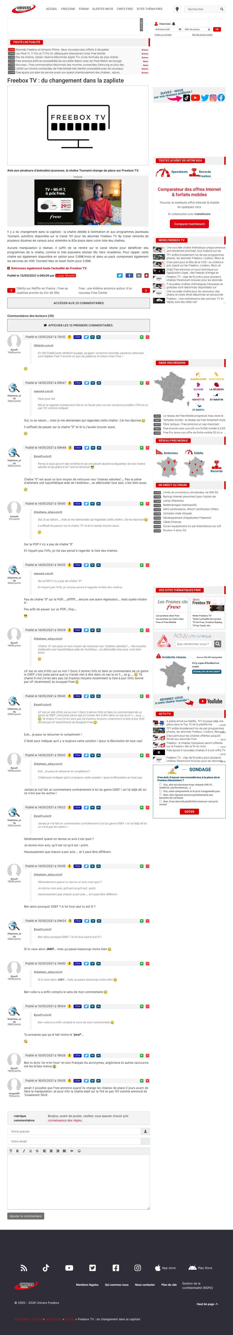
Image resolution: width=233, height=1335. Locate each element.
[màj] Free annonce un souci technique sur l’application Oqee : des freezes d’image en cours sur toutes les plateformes (196, 273)
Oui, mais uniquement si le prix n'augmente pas (191, 791)
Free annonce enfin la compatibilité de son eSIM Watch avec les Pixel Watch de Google (68, 60)
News (145, 61)
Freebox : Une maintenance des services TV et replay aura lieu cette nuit (196, 300)
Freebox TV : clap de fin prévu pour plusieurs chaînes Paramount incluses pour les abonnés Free (196, 280)
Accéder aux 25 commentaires (79, 303)
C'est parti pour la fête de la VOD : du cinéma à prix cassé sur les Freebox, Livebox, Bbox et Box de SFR (196, 265)
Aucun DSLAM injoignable (209, 657)
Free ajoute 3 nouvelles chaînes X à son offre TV (196, 750)
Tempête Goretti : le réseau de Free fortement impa (194, 419)
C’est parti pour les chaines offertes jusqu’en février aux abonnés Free (193, 737)
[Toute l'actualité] (141, 42)
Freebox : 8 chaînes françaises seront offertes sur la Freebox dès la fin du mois (195, 744)
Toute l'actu (54, 1319)
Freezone (165, 24)
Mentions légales (87, 1284)
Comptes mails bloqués (177, 513)
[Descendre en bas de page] (92, 337)
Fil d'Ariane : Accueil (28, 1319)
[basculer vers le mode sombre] (177, 9)
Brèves (145, 50)
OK (217, 29)
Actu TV (165, 713)
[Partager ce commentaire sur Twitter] (86, 337)
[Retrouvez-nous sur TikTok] (46, 1268)
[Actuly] (165, 640)
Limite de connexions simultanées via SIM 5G (190, 492)
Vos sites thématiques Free (180, 590)
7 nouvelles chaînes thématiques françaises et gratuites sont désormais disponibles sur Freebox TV (196, 287)
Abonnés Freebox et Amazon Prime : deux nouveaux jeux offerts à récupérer (62, 49)
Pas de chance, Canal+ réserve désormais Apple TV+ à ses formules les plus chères (67, 57)
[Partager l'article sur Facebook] (129, 275)
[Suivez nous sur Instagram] (138, 1268)
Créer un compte (163, 34)
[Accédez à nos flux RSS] (25, 1268)
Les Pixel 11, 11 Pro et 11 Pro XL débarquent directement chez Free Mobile (60, 53)
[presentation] (11, 1151)
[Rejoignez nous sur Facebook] (116, 1268)
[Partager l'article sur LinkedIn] (139, 275)
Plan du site (169, 1284)
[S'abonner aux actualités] (147, 275)
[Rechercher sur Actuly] (217, 644)
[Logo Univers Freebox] (23, 9)
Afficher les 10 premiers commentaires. (80, 325)
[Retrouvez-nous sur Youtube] (70, 1268)
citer (77, 337)
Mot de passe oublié (202, 34)
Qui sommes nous (117, 1284)
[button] (11, 1151)
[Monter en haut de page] (98, 337)
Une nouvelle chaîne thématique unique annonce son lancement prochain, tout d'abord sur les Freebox (196, 251)
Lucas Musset (65, 275)
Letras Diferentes (173, 500)
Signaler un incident (206, 671)
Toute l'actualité (26, 42)
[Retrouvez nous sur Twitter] (93, 1268)
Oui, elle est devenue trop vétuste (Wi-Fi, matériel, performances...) (186, 786)
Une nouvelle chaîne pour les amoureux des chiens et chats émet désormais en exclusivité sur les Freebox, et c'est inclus (196, 295)
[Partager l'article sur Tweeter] (120, 275)
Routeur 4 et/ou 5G (174, 530)
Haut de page (206, 1304)
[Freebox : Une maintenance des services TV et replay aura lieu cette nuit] (159, 301)
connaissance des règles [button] (65, 1120)
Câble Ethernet (172, 521)
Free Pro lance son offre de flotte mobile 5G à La (192, 432)
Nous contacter (145, 1284)
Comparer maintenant (189, 224)
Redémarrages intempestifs (180, 504)
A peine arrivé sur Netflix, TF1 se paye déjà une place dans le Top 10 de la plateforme (195, 722)
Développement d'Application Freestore (187, 517)
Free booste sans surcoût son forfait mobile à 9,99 (194, 428)
